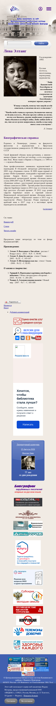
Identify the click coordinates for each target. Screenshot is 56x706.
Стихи (6, 226)
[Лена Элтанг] (20, 96)
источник (48, 209)
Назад (6, 308)
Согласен (11, 701)
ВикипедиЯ (8, 222)
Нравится (8, 305)
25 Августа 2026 (28, 449)
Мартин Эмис (28, 453)
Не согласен (26, 701)
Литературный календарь (28, 444)
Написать (28, 424)
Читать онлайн (10, 231)
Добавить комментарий (19, 312)
